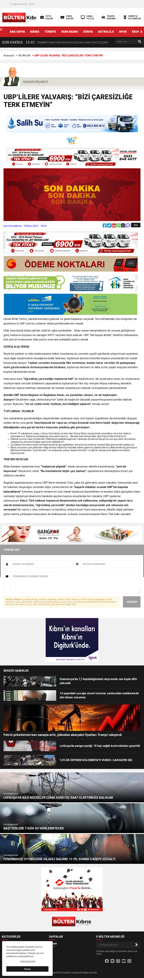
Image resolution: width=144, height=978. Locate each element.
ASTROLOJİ (106, 31)
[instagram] (118, 961)
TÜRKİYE (50, 31)
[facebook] (105, 226)
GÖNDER (131, 601)
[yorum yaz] (128, 226)
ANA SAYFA (17, 31)
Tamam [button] (27, 969)
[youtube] (124, 961)
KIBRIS (34, 31)
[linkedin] (114, 226)
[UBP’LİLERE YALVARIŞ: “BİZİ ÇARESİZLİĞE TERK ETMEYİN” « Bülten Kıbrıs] (22, 17)
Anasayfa (9, 55)
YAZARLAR (24, 55)
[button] (141, 32)
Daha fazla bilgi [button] (27, 961)
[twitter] (109, 226)
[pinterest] (118, 226)
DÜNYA (88, 31)
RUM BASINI (69, 31)
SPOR (123, 31)
